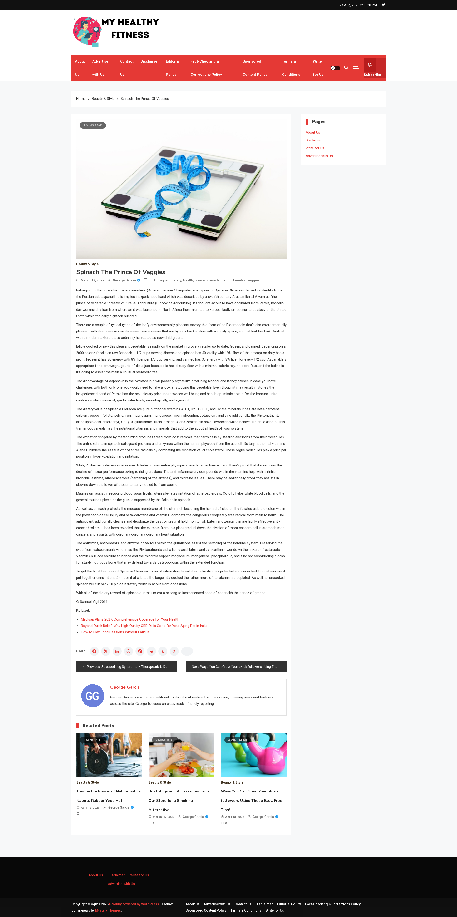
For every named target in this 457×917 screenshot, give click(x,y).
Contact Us (127, 68)
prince (200, 280)
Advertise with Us (100, 68)
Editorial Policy (173, 68)
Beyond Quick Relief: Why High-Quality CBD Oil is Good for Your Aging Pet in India (144, 626)
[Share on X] (105, 651)
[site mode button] (335, 68)
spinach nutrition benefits (226, 280)
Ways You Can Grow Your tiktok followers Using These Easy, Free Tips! (251, 800)
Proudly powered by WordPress (134, 904)
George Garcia (124, 280)
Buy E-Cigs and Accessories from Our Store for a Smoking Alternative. (179, 800)
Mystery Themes (108, 910)
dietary (175, 280)
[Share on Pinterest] (139, 651)
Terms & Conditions (291, 68)
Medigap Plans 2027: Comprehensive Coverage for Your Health (130, 619)
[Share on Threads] (174, 651)
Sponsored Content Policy (255, 68)
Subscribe (372, 75)
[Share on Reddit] (151, 651)
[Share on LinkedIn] (117, 651)
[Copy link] (187, 651)
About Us (80, 68)
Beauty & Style (87, 264)
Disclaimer (150, 61)
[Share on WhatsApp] (128, 651)
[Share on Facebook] (94, 651)
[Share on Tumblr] (162, 651)
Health (188, 280)
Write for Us (318, 68)
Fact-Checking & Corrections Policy (206, 68)
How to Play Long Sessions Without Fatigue (115, 632)
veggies (253, 280)
